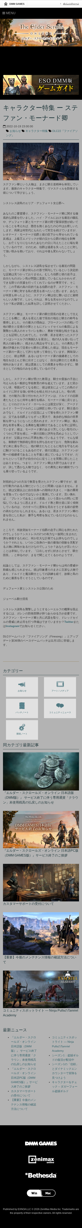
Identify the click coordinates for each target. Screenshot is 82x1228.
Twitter (68, 621)
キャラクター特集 (36, 131)
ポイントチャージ (71, 4)
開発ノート (22, 734)
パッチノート (22, 712)
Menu (10, 13)
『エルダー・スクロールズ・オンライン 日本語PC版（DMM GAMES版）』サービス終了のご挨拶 (24, 1077)
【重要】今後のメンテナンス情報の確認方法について (23, 1104)
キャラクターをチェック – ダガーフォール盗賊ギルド (64, 1086)
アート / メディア (60, 691)
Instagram (12, 626)
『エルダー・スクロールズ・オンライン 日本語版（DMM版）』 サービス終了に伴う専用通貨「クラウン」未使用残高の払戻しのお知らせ (24, 1051)
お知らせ (15, 131)
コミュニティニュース (60, 712)
